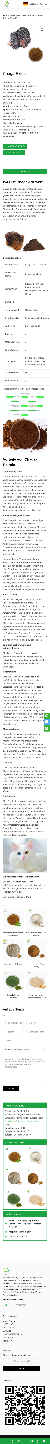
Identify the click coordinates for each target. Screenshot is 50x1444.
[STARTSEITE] (4, 15)
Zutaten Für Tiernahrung (16, 1134)
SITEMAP (7, 1341)
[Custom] (6, 1441)
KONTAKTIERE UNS (12, 1334)
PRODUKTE (8, 1327)
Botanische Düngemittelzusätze (20, 1114)
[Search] (41, 4)
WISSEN (7, 1331)
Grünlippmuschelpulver (13, 964)
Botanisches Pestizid (15, 1111)
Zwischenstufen (12, 1128)
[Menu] (46, 4)
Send (21, 1368)
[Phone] (18, 1441)
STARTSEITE (9, 1321)
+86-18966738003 (18, 1305)
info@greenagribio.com (16, 885)
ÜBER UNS (8, 1324)
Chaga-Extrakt (10, 189)
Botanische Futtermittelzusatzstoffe (22, 1121)
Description (25, 171)
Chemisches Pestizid (15, 1131)
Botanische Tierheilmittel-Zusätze (21, 1118)
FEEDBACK (8, 1337)
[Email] (31, 1441)
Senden (10, 1088)
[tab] (25, 171)
